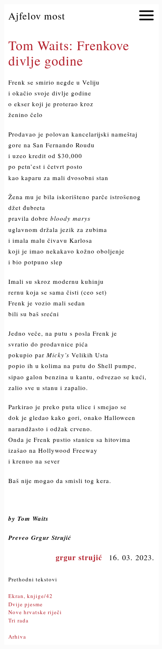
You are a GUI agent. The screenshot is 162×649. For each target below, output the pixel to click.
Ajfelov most (36, 15)
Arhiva (17, 636)
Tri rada (18, 620)
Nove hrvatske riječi (35, 612)
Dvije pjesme (25, 604)
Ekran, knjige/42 (30, 596)
